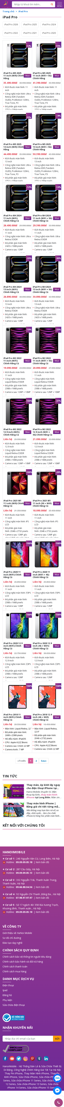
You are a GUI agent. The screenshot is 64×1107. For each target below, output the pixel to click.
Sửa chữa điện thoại (14, 1005)
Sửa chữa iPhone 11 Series (26, 1080)
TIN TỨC (10, 776)
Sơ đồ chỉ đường (12, 937)
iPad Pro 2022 (11, 33)
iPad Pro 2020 (49, 33)
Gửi (57, 1038)
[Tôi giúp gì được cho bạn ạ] (57, 1078)
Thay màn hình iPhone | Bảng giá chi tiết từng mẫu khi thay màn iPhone (43, 806)
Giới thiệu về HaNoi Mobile (17, 933)
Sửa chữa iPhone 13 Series (32, 1084)
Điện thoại (8, 985)
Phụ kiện (7, 1000)
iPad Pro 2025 (30, 24)
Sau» (44, 760)
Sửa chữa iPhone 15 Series (42, 1087)
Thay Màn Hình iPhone (36, 1073)
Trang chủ (8, 11)
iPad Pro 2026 (11, 24)
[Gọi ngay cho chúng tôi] (42, 1102)
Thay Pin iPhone (14, 1073)
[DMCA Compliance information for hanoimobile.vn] (32, 1049)
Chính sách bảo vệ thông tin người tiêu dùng (27, 956)
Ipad (5, 990)
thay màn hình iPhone (41, 796)
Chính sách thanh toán (15, 966)
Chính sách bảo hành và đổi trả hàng (23, 961)
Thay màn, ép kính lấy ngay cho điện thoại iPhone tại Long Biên (43, 788)
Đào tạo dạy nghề (12, 942)
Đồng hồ (7, 995)
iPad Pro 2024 (49, 24)
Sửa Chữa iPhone (28, 1077)
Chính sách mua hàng (14, 971)
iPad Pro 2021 (30, 33)
